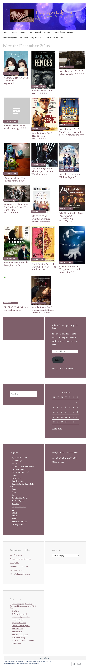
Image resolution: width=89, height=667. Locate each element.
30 (69, 422)
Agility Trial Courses (19, 457)
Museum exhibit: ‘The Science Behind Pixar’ (14, 179)
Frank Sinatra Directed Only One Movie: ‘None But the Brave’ (43, 267)
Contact (23, 32)
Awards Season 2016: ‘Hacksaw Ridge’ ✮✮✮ (15, 127)
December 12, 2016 (66, 170)
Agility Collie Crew (19, 623)
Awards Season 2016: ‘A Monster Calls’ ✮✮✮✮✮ (71, 73)
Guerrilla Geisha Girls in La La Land (22, 485)
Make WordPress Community (23, 640)
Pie (13, 510)
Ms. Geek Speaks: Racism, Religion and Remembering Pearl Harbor (72, 217)
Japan (14, 492)
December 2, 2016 (10, 303)
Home (5, 32)
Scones (14, 515)
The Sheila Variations (17, 570)
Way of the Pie (36, 37)
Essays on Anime (18, 469)
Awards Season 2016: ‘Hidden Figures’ (70, 176)
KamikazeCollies (18, 620)
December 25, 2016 (38, 86)
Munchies (24, 37)
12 (53, 412)
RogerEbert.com (16, 555)
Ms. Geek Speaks (10, 37)
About (14, 32)
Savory (14, 513)
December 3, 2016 (66, 262)
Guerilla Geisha (18, 481)
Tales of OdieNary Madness (20, 574)
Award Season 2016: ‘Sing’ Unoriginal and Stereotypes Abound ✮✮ (71, 132)
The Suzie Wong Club (19, 521)
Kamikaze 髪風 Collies (21, 617)
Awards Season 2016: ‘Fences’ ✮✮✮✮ (42, 92)
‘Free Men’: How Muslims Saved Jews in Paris (17, 264)
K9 (31, 32)
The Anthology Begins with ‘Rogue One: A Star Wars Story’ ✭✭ (43, 171)
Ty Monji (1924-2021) (19, 614)
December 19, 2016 (10, 174)
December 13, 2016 (38, 164)
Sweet (14, 518)
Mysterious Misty (18, 637)
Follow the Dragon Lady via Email (65, 326)
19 (53, 417)
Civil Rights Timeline (54, 37)
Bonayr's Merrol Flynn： (21, 626)
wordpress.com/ (18, 643)
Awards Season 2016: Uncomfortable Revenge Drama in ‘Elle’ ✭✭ (43, 310)
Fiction (47, 32)
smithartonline (17, 629)
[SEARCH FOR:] (23, 394)
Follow (58, 359)
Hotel (14, 489)
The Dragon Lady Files (54, 12)
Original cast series (19, 507)
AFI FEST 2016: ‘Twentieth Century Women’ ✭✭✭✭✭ (40, 219)
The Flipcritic (14, 563)
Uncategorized (17, 524)
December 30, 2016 (10, 73)
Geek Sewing (16, 478)
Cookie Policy (36, 663)
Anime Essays (17, 460)
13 (57, 412)
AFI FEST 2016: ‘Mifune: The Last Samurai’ (16, 309)
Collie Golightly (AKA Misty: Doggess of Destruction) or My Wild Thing (23, 606)
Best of (38, 32)
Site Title (15, 611)
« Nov (54, 428)
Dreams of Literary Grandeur (20, 559)
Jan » (60, 428)
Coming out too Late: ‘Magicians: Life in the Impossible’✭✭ (70, 269)
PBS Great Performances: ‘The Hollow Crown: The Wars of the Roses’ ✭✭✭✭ (16, 208)
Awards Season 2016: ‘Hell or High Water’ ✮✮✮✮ (42, 136)
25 (77, 417)
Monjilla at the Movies (64, 32)
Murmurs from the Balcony (19, 566)
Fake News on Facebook (20, 472)
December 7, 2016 (66, 209)
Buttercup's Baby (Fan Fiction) (23, 466)
